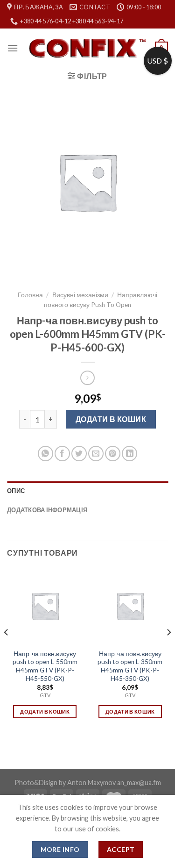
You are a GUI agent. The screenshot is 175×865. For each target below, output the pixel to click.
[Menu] (12, 47)
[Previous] (6, 651)
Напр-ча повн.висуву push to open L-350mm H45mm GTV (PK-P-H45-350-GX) (130, 666)
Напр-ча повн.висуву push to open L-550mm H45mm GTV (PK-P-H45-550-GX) (45, 666)
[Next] (168, 651)
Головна (30, 295)
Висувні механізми (80, 295)
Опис (16, 490)
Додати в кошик (111, 419)
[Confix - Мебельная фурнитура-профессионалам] (87, 48)
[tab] (87, 490)
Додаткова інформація (47, 510)
